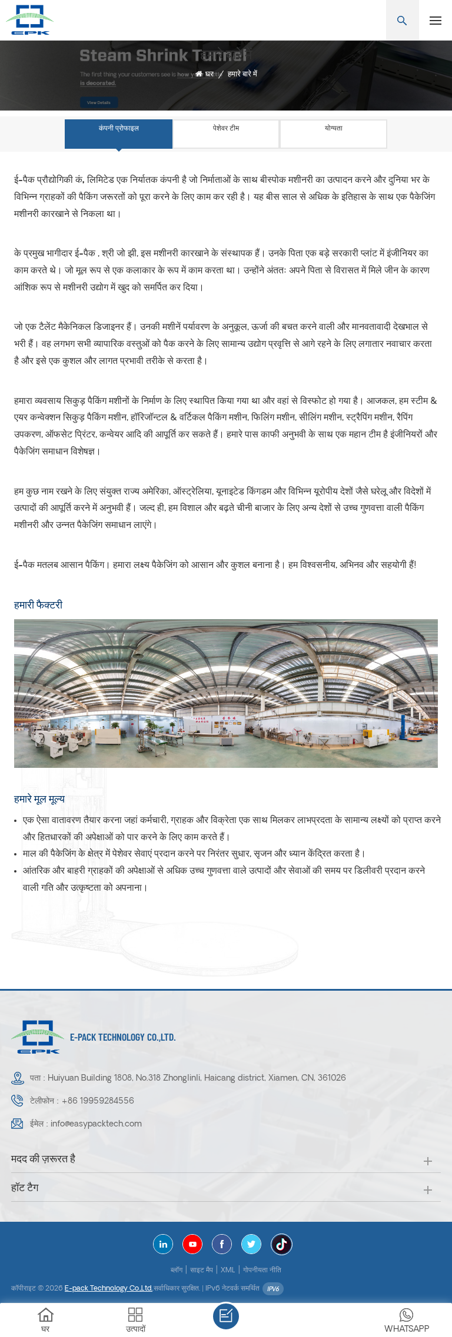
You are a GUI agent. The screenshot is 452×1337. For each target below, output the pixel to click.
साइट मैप (201, 1270)
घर (209, 74)
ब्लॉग (176, 1270)
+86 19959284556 (97, 1101)
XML (228, 1270)
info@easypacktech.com (96, 1124)
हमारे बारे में (242, 74)
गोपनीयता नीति (262, 1270)
